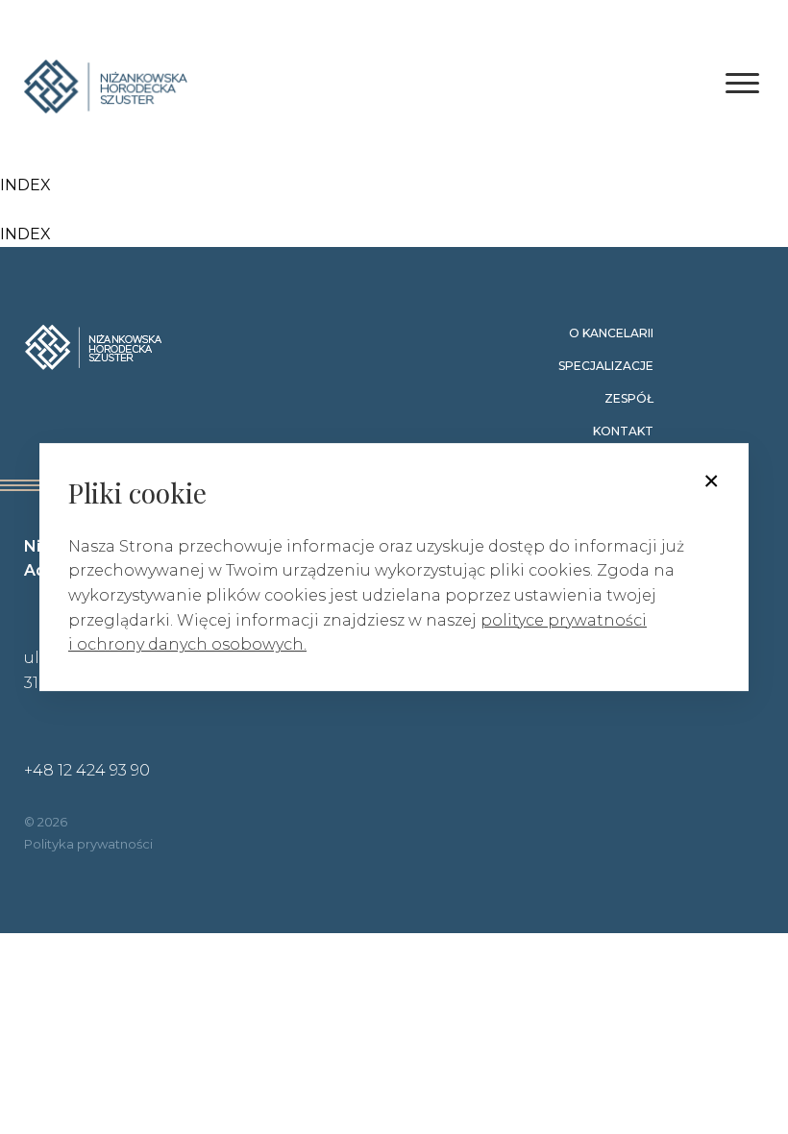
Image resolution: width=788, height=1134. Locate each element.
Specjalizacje (605, 365)
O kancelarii (611, 333)
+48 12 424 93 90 (87, 770)
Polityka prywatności (88, 843)
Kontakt (623, 431)
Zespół (628, 398)
